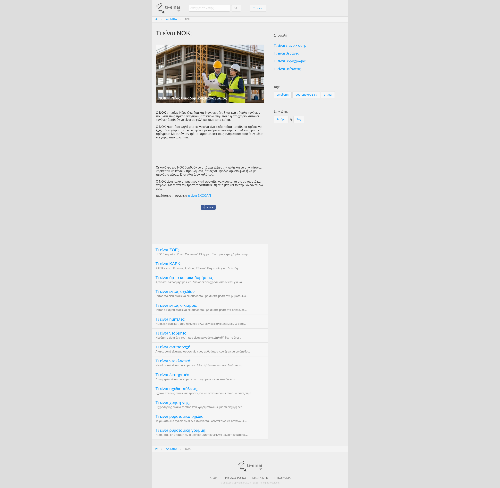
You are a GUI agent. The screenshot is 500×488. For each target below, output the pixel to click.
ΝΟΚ (188, 19)
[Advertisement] (210, 152)
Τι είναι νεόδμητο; (171, 333)
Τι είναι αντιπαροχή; (173, 347)
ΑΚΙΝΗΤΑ (171, 19)
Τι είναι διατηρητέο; (172, 374)
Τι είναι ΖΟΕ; (167, 250)
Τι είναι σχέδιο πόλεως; (176, 388)
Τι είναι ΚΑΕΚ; (168, 263)
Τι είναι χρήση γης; (172, 402)
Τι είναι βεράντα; (287, 53)
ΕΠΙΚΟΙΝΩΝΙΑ (282, 477)
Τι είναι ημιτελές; (170, 319)
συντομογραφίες (306, 94)
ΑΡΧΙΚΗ (214, 477)
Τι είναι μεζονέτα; (287, 69)
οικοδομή (282, 94)
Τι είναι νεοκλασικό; (173, 361)
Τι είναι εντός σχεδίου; (175, 291)
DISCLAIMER (260, 477)
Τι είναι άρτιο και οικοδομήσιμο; (184, 277)
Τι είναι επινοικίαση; (290, 45)
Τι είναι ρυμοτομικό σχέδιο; (180, 416)
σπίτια (328, 94)
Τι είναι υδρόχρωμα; (290, 61)
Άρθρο (281, 119)
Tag (298, 119)
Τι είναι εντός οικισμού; (176, 305)
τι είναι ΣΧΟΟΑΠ (199, 195)
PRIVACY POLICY (235, 477)
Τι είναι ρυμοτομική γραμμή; (180, 430)
